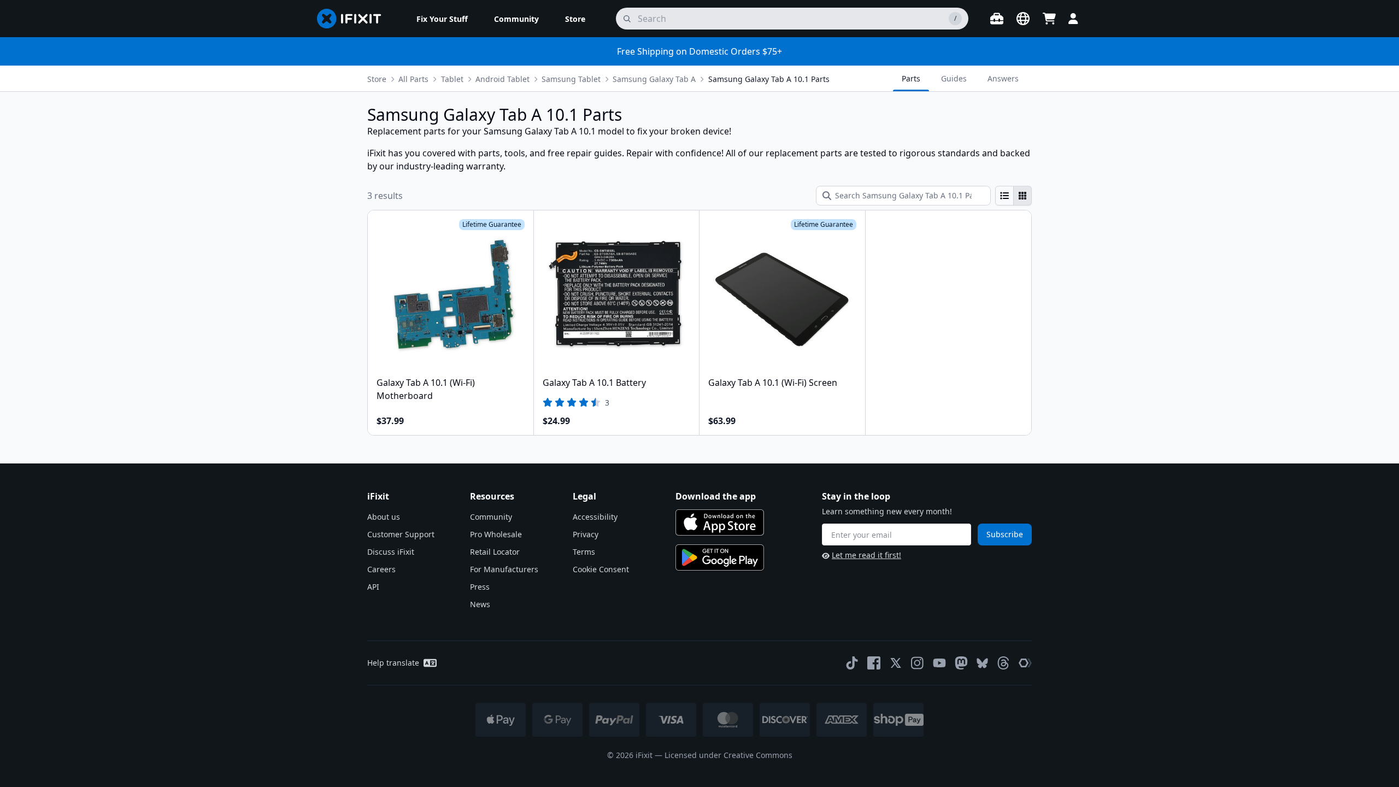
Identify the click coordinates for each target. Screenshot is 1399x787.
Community (491, 517)
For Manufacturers (504, 569)
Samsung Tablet (571, 79)
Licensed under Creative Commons (728, 755)
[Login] (1073, 18)
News (480, 604)
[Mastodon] (961, 662)
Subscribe (1004, 534)
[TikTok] (852, 662)
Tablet (452, 79)
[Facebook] (873, 662)
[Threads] (1003, 662)
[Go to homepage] (353, 18)
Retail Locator (495, 552)
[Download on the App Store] (719, 522)
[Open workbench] (997, 19)
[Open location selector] (1023, 19)
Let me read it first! (866, 555)
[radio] (1004, 195)
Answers (1003, 78)
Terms (584, 552)
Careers (381, 569)
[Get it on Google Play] (719, 557)
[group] (1013, 195)
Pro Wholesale (496, 534)
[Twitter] (895, 662)
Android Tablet (502, 79)
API (373, 587)
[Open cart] (1049, 19)
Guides (954, 78)
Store (376, 79)
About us (383, 517)
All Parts (413, 79)
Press (480, 587)
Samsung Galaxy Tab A (654, 79)
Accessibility (595, 517)
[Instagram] (917, 662)
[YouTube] (939, 662)
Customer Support (400, 534)
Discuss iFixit (390, 552)
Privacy (585, 534)
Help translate (393, 662)
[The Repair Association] (1025, 662)
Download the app (715, 496)
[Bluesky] (982, 663)
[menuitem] (442, 18)
